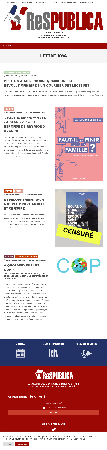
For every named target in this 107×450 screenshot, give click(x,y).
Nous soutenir (41, 2)
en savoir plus (78, 439)
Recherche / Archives (68, 2)
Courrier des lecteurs (17, 72)
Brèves (8, 191)
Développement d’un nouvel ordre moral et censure (24, 204)
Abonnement (27, 2)
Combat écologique (26, 257)
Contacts (53, 2)
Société (9, 109)
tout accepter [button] (22, 444)
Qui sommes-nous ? (11, 2)
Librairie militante (86, 2)
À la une (9, 257)
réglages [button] (8, 444)
